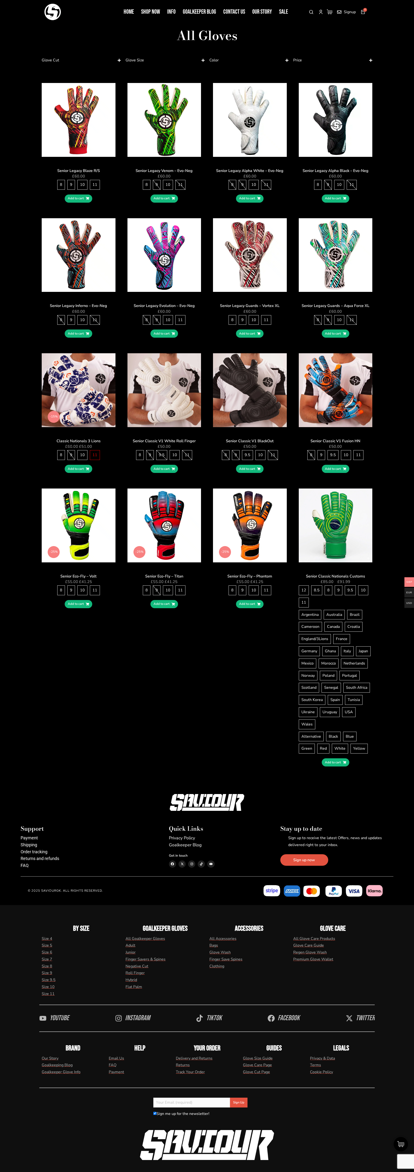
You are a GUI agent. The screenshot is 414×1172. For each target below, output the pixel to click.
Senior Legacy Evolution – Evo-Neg (164, 305)
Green (306, 748)
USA (349, 712)
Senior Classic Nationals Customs (335, 576)
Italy (347, 651)
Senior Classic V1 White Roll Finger (164, 441)
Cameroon (310, 626)
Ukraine (308, 712)
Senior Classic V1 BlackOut (250, 441)
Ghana (330, 651)
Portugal (349, 675)
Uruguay (329, 712)
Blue (350, 736)
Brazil (355, 614)
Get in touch (178, 855)
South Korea (312, 699)
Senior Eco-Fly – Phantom (249, 576)
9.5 (162, 455)
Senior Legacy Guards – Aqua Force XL (335, 305)
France (341, 639)
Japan (363, 651)
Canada (333, 626)
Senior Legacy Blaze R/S (78, 170)
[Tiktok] (201, 864)
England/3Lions (314, 639)
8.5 (317, 590)
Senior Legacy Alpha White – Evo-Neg (249, 170)
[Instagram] (191, 864)
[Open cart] (363, 12)
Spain (335, 699)
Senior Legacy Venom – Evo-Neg (164, 170)
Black (333, 736)
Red (323, 748)
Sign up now (304, 860)
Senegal (331, 687)
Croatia (353, 626)
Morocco (328, 663)
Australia (334, 614)
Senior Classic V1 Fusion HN (335, 441)
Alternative (311, 736)
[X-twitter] (182, 864)
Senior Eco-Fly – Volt (78, 576)
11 (94, 184)
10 (82, 184)
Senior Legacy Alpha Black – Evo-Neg (335, 170)
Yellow (359, 748)
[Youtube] (210, 864)
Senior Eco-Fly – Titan (164, 576)
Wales (307, 724)
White (339, 748)
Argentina (310, 614)
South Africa (356, 687)
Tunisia (354, 699)
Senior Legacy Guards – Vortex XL (250, 305)
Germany (309, 651)
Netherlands (354, 663)
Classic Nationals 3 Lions (79, 441)
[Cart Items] (331, 12)
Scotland (308, 687)
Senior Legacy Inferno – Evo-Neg (78, 305)
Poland (328, 675)
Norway (308, 675)
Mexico (307, 663)
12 (303, 590)
